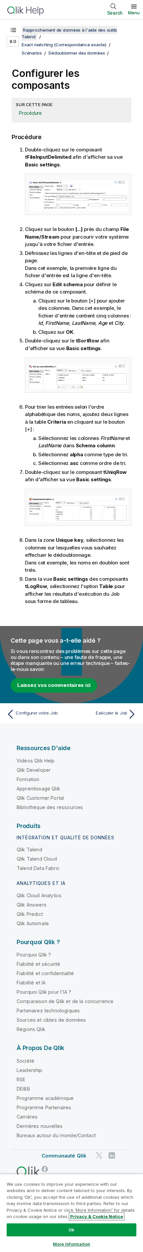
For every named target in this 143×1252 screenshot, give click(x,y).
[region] (71, 1213)
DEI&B (23, 1089)
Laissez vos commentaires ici (53, 685)
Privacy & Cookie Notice (96, 1216)
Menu (134, 12)
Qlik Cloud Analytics (39, 895)
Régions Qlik (31, 1029)
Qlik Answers (32, 905)
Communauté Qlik (64, 1155)
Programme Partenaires (44, 1107)
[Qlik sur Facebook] (45, 1169)
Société (25, 1061)
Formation (28, 779)
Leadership (30, 1070)
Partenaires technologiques (48, 1010)
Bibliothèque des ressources (50, 807)
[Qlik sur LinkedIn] (112, 1155)
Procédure (30, 113)
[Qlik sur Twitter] (99, 1155)
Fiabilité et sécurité (38, 964)
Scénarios (32, 53)
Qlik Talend (29, 849)
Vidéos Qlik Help (36, 760)
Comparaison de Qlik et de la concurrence (65, 1001)
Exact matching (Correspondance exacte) (64, 44)
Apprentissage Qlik (38, 788)
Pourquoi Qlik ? (34, 954)
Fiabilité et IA (31, 982)
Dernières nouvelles (40, 1126)
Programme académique (45, 1098)
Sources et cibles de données (51, 1020)
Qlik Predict (30, 914)
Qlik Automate (33, 923)
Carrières (27, 1117)
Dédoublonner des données (77, 53)
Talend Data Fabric (38, 868)
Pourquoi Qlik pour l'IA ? (44, 992)
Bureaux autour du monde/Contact (56, 1135)
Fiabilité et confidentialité (45, 973)
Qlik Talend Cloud (37, 859)
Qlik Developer (34, 770)
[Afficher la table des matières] (13, 30)
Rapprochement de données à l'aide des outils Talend (69, 33)
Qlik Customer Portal (40, 798)
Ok (71, 1229)
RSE (21, 1079)
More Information (71, 1244)
